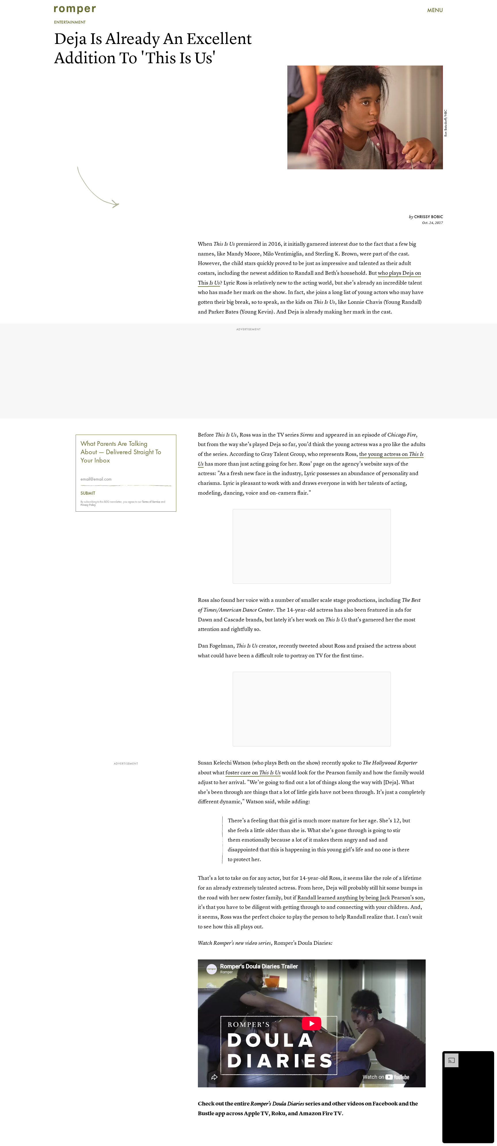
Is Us (214, 282)
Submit (88, 493)
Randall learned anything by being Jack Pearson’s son (360, 897)
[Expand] (448, 1056)
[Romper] (75, 10)
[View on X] (311, 546)
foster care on (242, 772)
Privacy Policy (88, 505)
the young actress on (384, 454)
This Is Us (270, 772)
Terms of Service (151, 502)
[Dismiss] (487, 1056)
